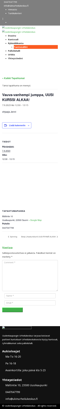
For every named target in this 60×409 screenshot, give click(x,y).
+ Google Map (35, 220)
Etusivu (12, 35)
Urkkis (11, 54)
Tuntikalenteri (15, 13)
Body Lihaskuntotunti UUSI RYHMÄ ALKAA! (38, 236)
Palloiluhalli (14, 50)
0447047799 (10, 1)
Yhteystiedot (15, 58)
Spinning (13, 236)
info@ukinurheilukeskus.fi (16, 5)
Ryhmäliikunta (15, 43)
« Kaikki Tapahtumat (13, 78)
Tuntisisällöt (21, 46)
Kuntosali (13, 39)
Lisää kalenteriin (17, 125)
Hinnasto (12, 9)
